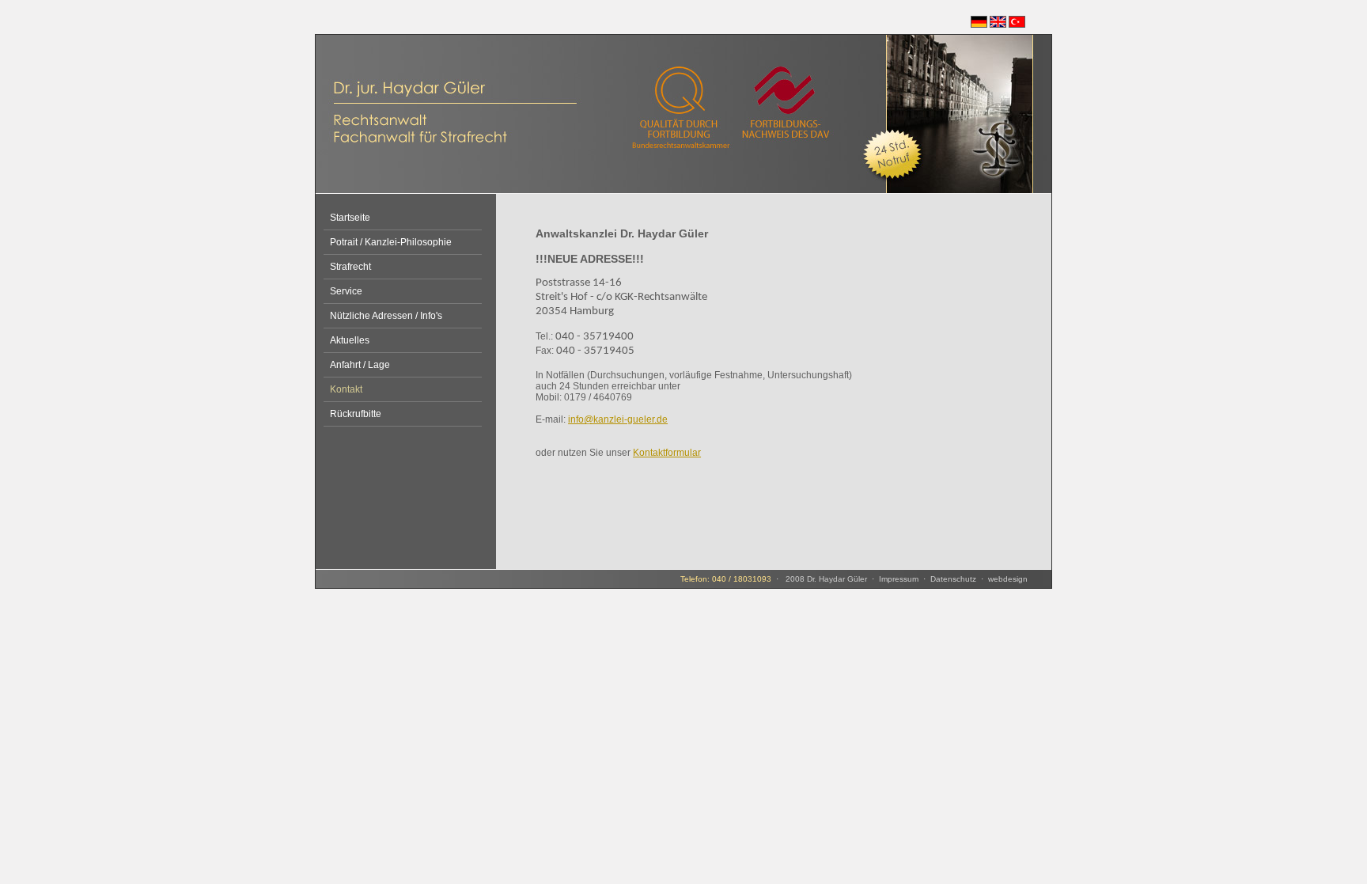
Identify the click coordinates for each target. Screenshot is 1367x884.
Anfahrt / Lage (360, 364)
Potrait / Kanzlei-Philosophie (391, 242)
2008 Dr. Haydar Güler (825, 579)
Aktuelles (349, 340)
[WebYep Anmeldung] (322, 585)
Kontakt (346, 389)
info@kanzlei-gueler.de (618, 419)
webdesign (1008, 579)
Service (346, 291)
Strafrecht (350, 266)
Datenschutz (953, 579)
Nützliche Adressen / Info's (386, 315)
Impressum (898, 579)
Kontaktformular (667, 452)
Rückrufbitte (355, 413)
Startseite (350, 217)
